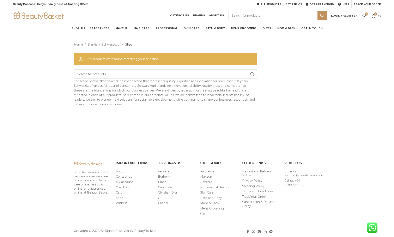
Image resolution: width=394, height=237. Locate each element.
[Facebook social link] (247, 232)
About (120, 171)
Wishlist (121, 203)
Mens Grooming (212, 208)
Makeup (206, 176)
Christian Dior (167, 192)
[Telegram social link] (271, 232)
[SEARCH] (322, 15)
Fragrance (207, 171)
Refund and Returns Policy (257, 173)
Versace (163, 171)
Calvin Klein (166, 187)
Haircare (206, 182)
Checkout (123, 187)
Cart (119, 192)
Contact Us (124, 176)
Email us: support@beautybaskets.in (303, 173)
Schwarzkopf (111, 44)
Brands (92, 44)
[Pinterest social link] (259, 232)
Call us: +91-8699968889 (293, 183)
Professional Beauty (214, 187)
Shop (119, 198)
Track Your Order (254, 197)
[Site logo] (39, 15)
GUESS (163, 198)
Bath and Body (211, 198)
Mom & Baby (209, 203)
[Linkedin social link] (265, 232)
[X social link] (253, 232)
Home (78, 44)
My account (124, 182)
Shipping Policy (253, 186)
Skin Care (207, 192)
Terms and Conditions (257, 191)
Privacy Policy (252, 181)
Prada (162, 182)
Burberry (164, 176)
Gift (202, 214)
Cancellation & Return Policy (258, 204)
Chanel (163, 203)
